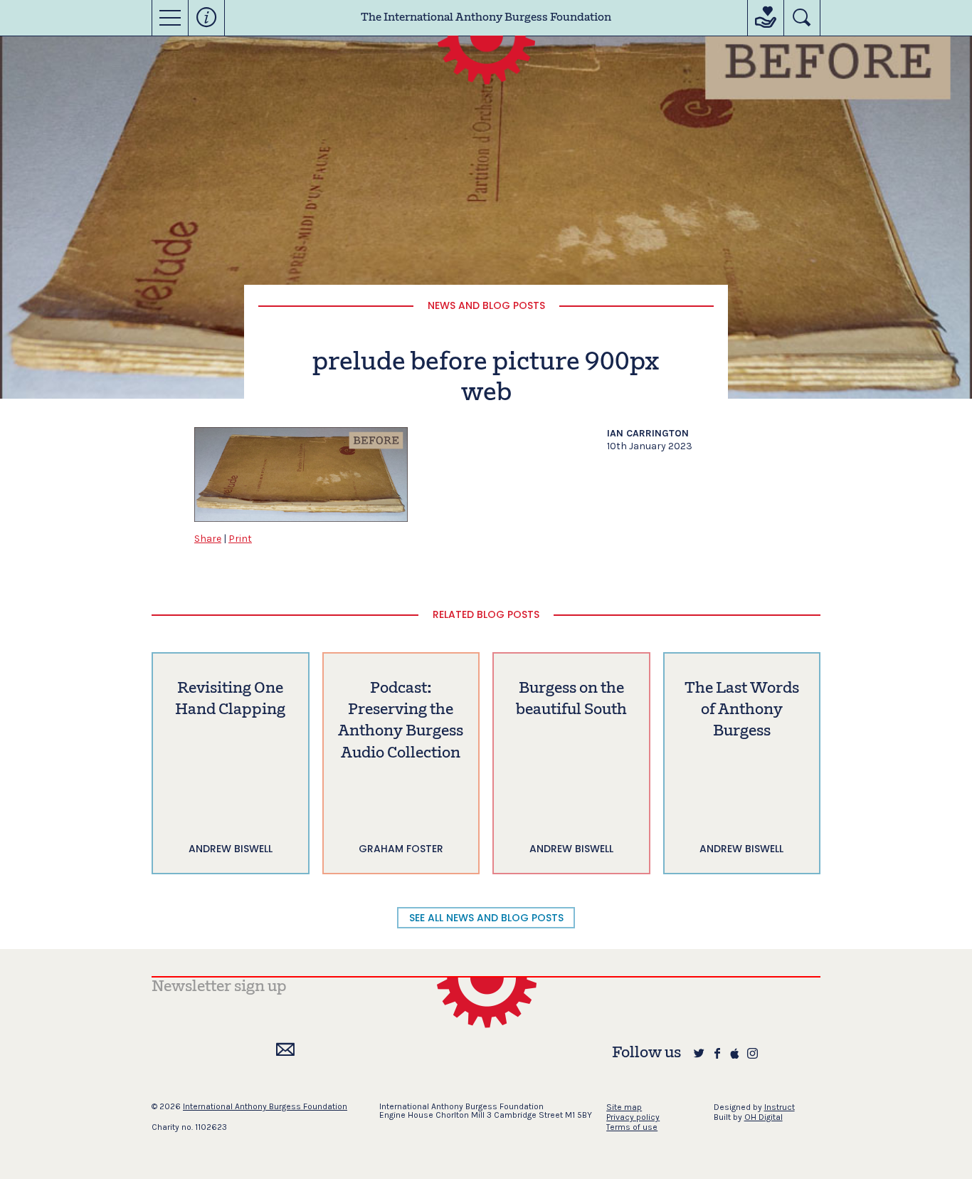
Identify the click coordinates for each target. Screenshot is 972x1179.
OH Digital (763, 1117)
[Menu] (170, 18)
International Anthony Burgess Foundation (265, 1106)
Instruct (779, 1107)
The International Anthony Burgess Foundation (486, 17)
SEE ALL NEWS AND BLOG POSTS (486, 918)
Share (207, 539)
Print (240, 539)
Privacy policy (633, 1117)
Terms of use (631, 1127)
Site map (624, 1107)
